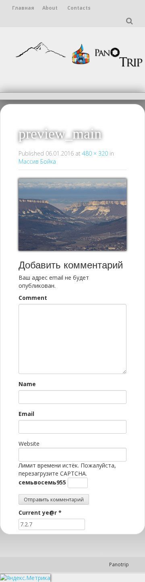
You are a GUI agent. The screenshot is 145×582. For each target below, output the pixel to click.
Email (26, 414)
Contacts (79, 7)
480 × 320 (95, 153)
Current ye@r (40, 512)
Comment (33, 297)
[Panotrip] (78, 53)
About (50, 7)
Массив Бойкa (37, 161)
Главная (23, 7)
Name (27, 384)
